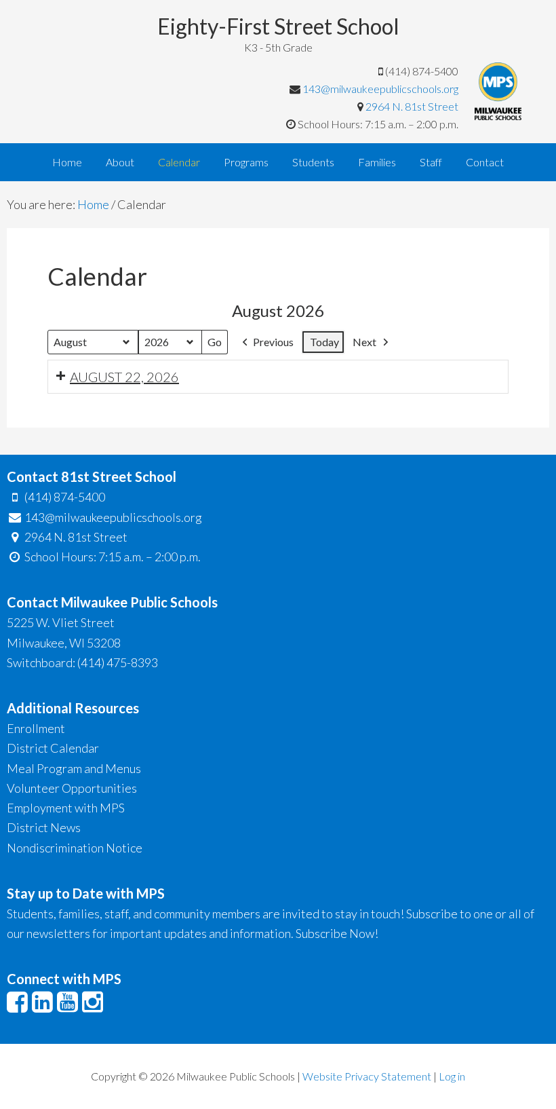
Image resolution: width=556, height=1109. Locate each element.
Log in (452, 1076)
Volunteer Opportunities (72, 788)
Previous (273, 341)
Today (324, 341)
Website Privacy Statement (366, 1076)
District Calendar (53, 747)
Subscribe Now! (337, 933)
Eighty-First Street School (278, 26)
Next (364, 341)
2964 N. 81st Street (411, 106)
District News (44, 827)
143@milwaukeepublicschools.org (380, 88)
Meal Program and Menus (74, 768)
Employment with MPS (66, 807)
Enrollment (36, 728)
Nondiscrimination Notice (74, 847)
